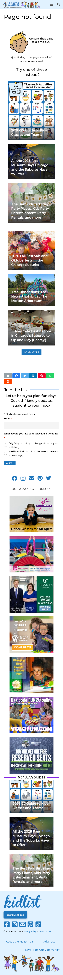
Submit (10, 462)
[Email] (31, 478)
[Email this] (8, 375)
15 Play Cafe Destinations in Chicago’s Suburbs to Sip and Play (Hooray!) (31, 335)
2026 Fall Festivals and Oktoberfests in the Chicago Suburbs (29, 260)
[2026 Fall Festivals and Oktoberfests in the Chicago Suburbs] (31, 233)
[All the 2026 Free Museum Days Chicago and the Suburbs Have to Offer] (31, 146)
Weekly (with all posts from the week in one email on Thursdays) (33, 453)
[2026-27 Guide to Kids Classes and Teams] (31, 83)
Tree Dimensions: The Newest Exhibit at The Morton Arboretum (29, 296)
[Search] (58, 4)
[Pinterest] (40, 478)
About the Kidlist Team (20, 941)
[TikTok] (38, 924)
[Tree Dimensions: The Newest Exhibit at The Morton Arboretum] (31, 276)
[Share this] (16, 375)
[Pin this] (42, 375)
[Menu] (51, 4)
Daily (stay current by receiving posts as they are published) (33, 445)
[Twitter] (48, 478)
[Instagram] (23, 478)
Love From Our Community (42, 949)
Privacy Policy (29, 931)
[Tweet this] (25, 375)
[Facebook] (14, 478)
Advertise (49, 941)
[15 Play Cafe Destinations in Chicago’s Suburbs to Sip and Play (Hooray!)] (31, 312)
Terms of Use (44, 931)
